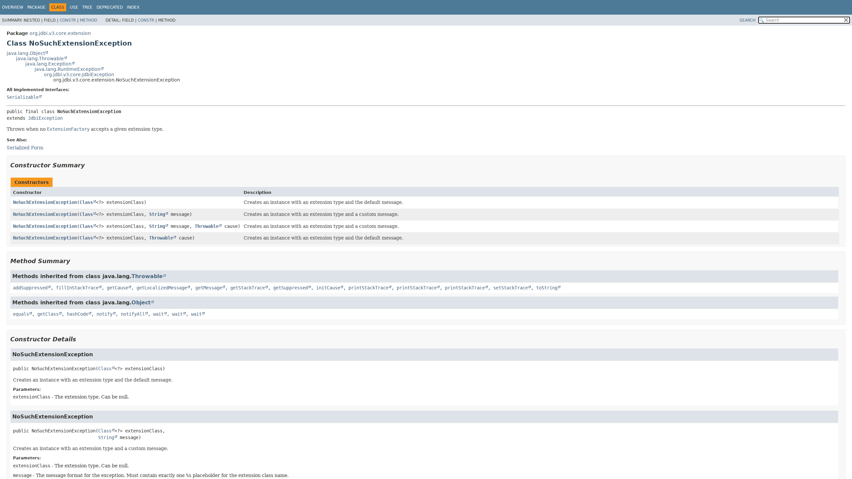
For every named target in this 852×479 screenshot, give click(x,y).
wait (158, 314)
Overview (12, 7)
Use (74, 7)
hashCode (77, 314)
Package (36, 7)
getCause (117, 287)
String (157, 214)
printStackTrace (368, 287)
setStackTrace (510, 287)
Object (141, 302)
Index (133, 7)
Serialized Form (25, 147)
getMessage (208, 287)
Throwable (207, 226)
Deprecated (110, 7)
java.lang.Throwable (40, 58)
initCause (328, 287)
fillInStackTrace (77, 287)
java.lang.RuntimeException (68, 69)
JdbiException (45, 118)
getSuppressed (290, 287)
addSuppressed (30, 287)
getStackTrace (247, 287)
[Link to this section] (89, 165)
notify (104, 314)
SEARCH (747, 20)
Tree (87, 7)
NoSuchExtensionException (45, 202)
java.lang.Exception (48, 64)
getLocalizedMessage (161, 287)
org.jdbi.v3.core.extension (60, 33)
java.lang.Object (26, 53)
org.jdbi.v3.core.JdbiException (79, 74)
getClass (48, 314)
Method (88, 20)
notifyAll (133, 314)
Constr (68, 20)
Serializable (23, 97)
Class (86, 202)
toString (546, 287)
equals (21, 314)
